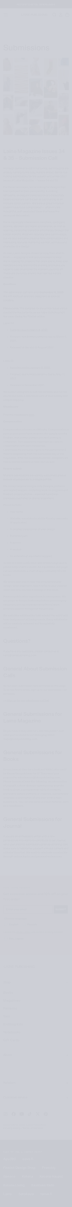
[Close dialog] (67, 579)
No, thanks (53, 627)
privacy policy (57, 620)
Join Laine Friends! (53, 616)
